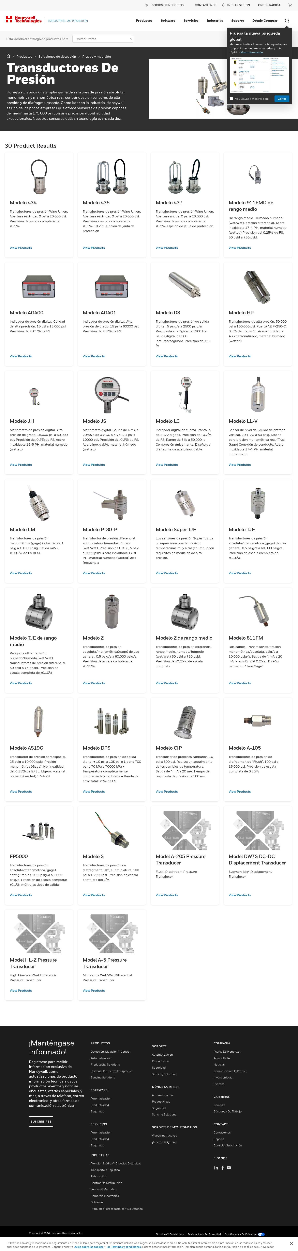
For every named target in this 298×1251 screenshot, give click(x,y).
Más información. (252, 52)
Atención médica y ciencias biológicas (116, 1163)
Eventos (219, 1084)
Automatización (101, 1058)
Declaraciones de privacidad (204, 1234)
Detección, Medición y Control (110, 1051)
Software (168, 20)
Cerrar (282, 98)
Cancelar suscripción (228, 1145)
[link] (39, 248)
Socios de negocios (168, 5)
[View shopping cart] (290, 5)
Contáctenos (222, 1132)
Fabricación (98, 1176)
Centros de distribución (106, 1182)
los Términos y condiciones (124, 1246)
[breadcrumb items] (8, 56)
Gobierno (97, 1202)
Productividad (100, 1105)
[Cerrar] (291, 1243)
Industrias (215, 20)
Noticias (219, 1064)
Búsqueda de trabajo (228, 1111)
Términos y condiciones (170, 1234)
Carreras (219, 1105)
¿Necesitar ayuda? (164, 1142)
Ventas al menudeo (103, 1189)
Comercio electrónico (105, 1195)
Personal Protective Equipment (111, 1071)
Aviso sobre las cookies (89, 1246)
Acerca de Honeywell (227, 1051)
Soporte (237, 20)
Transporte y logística (105, 1170)
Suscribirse (41, 1121)
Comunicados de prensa (230, 1071)
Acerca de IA (222, 1058)
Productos (144, 20)
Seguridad (97, 1111)
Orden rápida (269, 5)
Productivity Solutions (105, 1064)
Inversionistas (223, 1077)
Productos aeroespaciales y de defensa (117, 1208)
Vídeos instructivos (164, 1135)
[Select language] (146, 5)
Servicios (191, 20)
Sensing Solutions (103, 1077)
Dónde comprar (265, 20)
